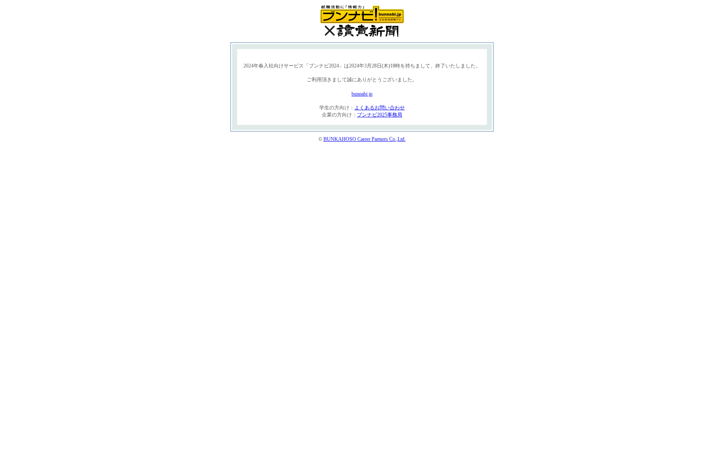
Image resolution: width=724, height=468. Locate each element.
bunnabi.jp (362, 94)
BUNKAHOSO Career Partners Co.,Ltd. (364, 139)
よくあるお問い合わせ (379, 108)
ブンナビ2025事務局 (379, 115)
